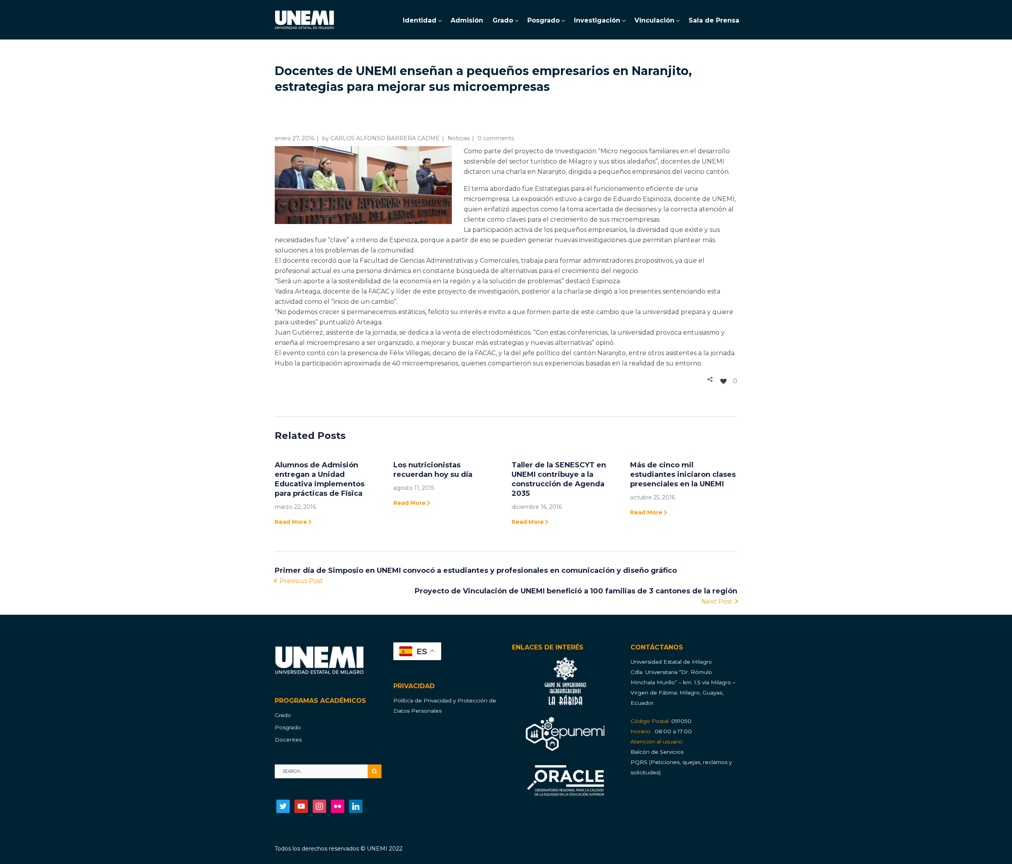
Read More (291, 521)
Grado (283, 715)
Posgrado (288, 727)
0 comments (496, 138)
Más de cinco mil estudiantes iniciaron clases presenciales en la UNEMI (683, 474)
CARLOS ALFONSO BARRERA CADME (385, 138)
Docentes (288, 739)
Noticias (458, 138)
